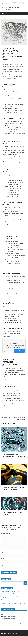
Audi (15, 616)
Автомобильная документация (16, 631)
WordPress (15, 633)
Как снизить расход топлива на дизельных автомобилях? (13, 418)
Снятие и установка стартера (16, 623)
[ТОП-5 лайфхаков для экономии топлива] (14, 498)
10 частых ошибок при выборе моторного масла (12, 593)
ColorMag (9, 633)
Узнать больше (19, 351)
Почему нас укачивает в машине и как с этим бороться (13, 488)
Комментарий (5, 533)
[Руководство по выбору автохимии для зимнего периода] (14, 427)
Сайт (2, 565)
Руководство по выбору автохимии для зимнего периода (13, 455)
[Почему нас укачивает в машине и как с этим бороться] (14, 465)
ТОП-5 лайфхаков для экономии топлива (13, 513)
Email (2, 559)
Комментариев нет (22, 62)
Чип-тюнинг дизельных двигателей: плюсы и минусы (15, 413)
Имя (2, 552)
